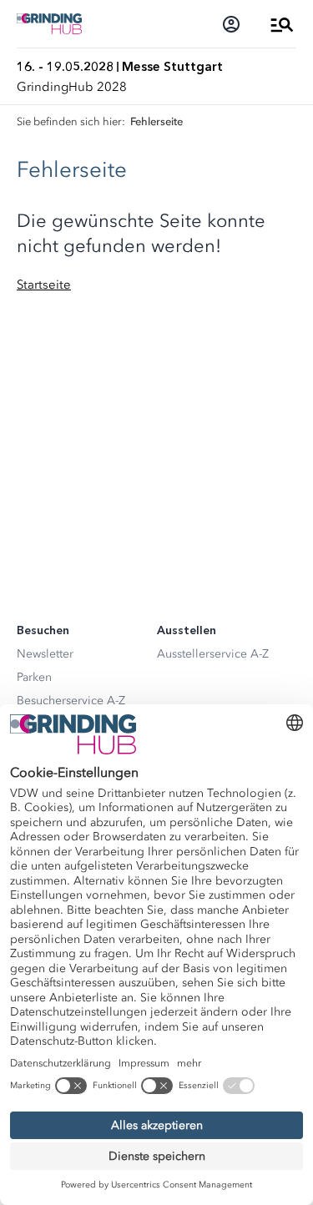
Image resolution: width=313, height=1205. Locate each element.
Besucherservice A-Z (71, 700)
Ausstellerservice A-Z (213, 654)
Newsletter (45, 654)
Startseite (44, 284)
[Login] (231, 24)
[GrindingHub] (49, 23)
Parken (34, 677)
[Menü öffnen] (282, 24)
